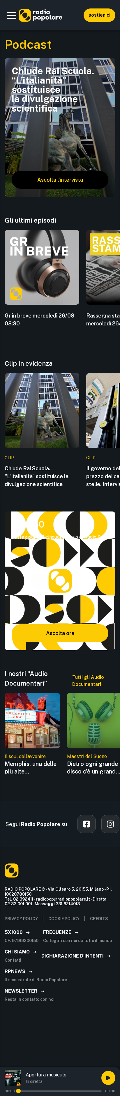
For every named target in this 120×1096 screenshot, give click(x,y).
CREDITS (99, 918)
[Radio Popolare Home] (40, 15)
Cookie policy (64, 918)
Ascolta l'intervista (60, 180)
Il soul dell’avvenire (25, 756)
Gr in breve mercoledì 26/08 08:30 (39, 320)
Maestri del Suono (87, 756)
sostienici (99, 15)
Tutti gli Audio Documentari (88, 680)
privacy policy (21, 918)
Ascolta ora (60, 633)
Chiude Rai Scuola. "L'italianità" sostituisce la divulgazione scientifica (36, 476)
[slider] (18, 1091)
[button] (12, 15)
